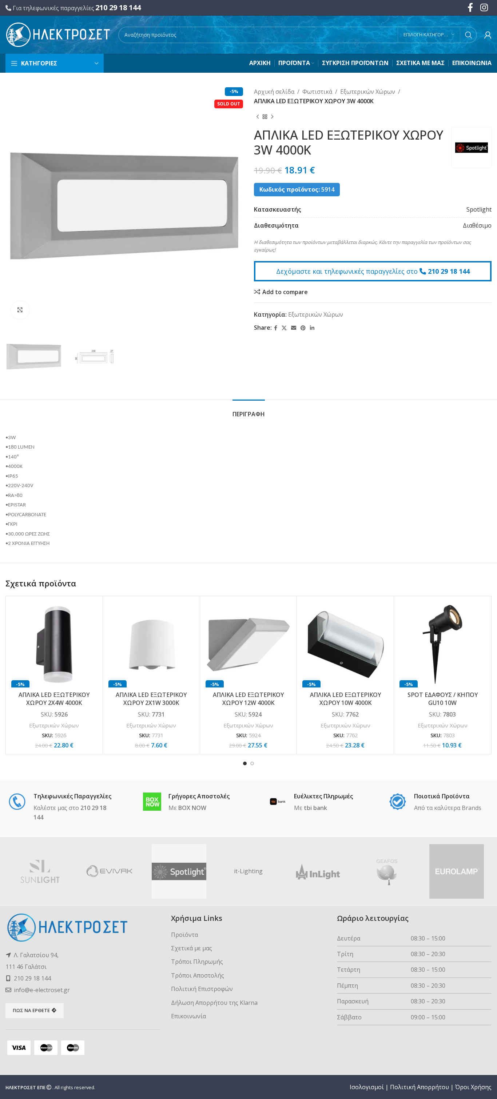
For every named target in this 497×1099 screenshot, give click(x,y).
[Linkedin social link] (312, 328)
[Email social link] (293, 328)
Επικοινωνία (188, 1016)
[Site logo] (58, 34)
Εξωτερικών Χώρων (367, 92)
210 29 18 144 (118, 7)
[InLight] (318, 871)
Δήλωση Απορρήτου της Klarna (214, 1003)
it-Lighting (248, 871)
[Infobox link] (62, 807)
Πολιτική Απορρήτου (419, 1087)
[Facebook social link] (275, 328)
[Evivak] (109, 871)
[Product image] (54, 644)
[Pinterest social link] (303, 328)
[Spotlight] (179, 871)
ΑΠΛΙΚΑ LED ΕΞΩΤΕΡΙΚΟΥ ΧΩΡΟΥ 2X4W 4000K (54, 699)
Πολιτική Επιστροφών (202, 989)
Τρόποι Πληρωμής (197, 962)
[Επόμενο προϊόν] (272, 116)
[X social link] (284, 328)
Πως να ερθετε (31, 1010)
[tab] (248, 411)
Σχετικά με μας (191, 948)
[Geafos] (387, 871)
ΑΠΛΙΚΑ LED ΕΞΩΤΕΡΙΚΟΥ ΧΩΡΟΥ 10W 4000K (345, 699)
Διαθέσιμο (477, 225)
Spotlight (479, 209)
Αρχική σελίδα (274, 92)
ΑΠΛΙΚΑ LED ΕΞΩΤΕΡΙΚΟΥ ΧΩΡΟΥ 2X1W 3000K (151, 699)
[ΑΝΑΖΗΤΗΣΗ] (468, 35)
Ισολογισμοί (367, 1087)
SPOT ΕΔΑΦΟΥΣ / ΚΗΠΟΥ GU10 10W (442, 699)
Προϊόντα (184, 935)
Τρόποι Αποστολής (197, 975)
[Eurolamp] (457, 871)
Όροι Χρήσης (473, 1087)
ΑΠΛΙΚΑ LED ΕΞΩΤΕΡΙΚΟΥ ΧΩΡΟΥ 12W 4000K (248, 699)
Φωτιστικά (317, 92)
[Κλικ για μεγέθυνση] (20, 310)
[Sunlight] (40, 871)
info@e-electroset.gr (42, 990)
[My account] (488, 35)
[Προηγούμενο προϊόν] (257, 116)
